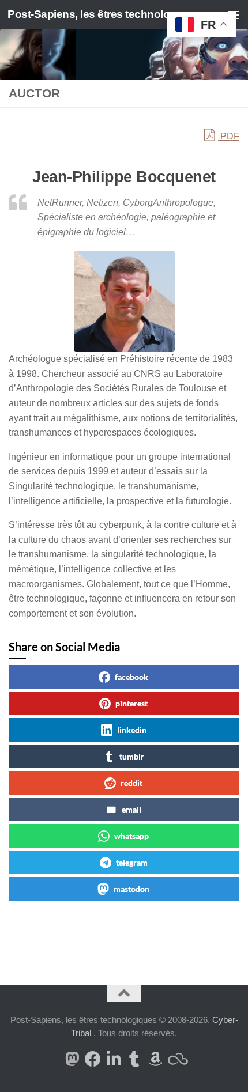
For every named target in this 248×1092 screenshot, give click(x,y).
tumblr (131, 756)
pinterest (131, 703)
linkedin (131, 730)
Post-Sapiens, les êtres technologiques (96, 14)
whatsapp (131, 836)
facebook (131, 677)
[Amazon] (155, 1059)
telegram (132, 862)
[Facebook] (93, 1059)
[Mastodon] (72, 1059)
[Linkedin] (114, 1059)
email (131, 809)
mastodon (131, 889)
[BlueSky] (176, 1059)
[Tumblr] (134, 1059)
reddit (131, 783)
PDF (228, 136)
